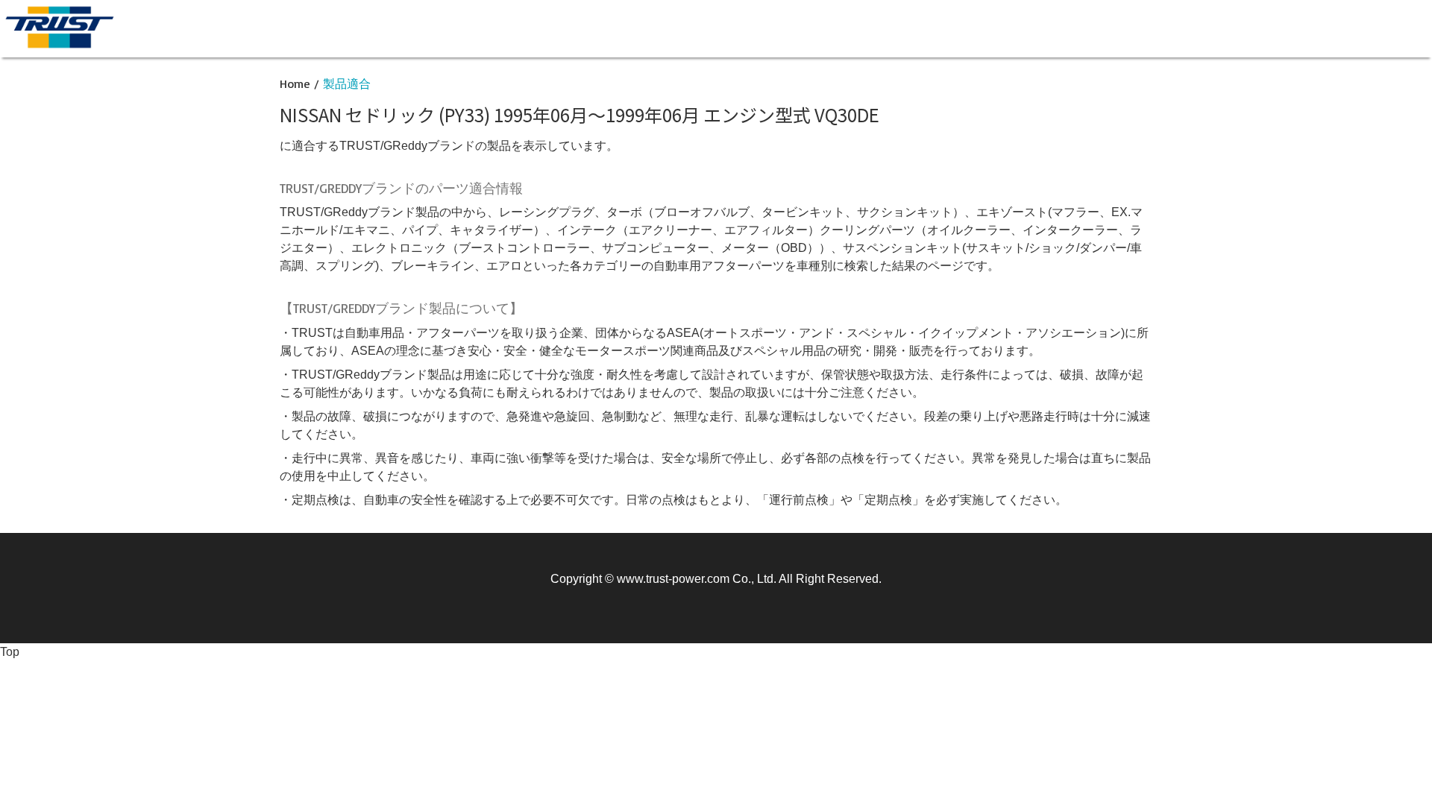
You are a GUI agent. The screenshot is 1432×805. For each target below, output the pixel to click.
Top (9, 651)
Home (295, 83)
